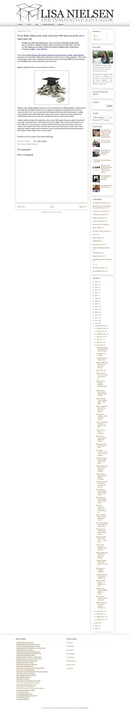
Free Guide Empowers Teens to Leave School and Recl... (101, 452)
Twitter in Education (99, 221)
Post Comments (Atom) (55, 212)
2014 (96, 315)
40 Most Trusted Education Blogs (25, 655)
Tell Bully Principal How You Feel (106, 186)
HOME (20, 24)
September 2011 (101, 334)
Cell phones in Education (100, 203)
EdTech (36, 657)
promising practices (98, 244)
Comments (98, 39)
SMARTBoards (97, 253)
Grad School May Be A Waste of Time (101, 445)
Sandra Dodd (70, 646)
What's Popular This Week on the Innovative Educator (102, 555)
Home (52, 207)
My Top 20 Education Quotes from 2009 (102, 161)
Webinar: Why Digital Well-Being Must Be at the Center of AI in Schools (106, 168)
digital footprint (97, 238)
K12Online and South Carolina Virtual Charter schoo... (101, 492)
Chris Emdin (70, 650)
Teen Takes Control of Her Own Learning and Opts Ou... (101, 484)
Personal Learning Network (100, 231)
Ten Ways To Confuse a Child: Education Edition (101, 416)
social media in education (100, 211)
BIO (37, 24)
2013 (96, 318)
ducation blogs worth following (27, 648)
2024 (96, 287)
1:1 (93, 264)
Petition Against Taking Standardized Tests (100, 583)
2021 (96, 295)
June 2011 (100, 342)
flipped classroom (98, 256)
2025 (96, 284)
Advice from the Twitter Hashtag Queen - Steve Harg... (101, 400)
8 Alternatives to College (101, 354)
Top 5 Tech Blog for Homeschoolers (26, 675)
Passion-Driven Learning (100, 224)
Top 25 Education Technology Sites (26, 685)
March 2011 (100, 614)
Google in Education (99, 218)
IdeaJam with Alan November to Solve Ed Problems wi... (101, 605)
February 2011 (101, 617)
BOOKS (60, 24)
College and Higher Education (29, 144)
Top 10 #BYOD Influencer (23, 677)
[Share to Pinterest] (46, 141)
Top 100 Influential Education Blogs (26, 695)
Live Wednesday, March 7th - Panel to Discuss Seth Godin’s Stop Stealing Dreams (106, 133)
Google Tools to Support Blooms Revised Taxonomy (101, 476)
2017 (96, 307)
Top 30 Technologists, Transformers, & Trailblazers (30, 688)
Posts (96, 36)
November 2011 (101, 328)
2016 (96, 309)
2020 (96, 298)
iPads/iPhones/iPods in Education (102, 259)
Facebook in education (99, 214)
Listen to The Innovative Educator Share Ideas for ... (101, 547)
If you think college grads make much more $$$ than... (102, 349)
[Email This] (38, 141)
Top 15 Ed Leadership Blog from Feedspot (28, 683)
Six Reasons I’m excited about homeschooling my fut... (101, 531)
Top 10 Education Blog (22, 679)
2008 (96, 628)
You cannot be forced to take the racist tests (102, 598)
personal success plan (99, 268)
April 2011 (100, 611)
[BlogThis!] (40, 141)
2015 (96, 312)
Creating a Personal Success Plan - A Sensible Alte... (101, 576)
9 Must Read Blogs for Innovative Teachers (28, 644)
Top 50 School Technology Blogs (25, 690)
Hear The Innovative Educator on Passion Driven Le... (101, 508)
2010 (96, 623)
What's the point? (101, 370)
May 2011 (100, 345)
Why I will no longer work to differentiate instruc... (101, 438)
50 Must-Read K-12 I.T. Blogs (24, 657)
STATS (29, 24)
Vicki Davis (70, 642)
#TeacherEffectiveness (99, 271)
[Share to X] (42, 141)
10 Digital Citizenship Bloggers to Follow (28, 646)
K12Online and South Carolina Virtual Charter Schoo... (101, 499)
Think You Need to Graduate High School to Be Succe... (101, 460)
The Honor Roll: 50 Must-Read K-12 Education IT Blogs (32, 671)
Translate (106, 120)
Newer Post (21, 207)
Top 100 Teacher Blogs (22, 697)
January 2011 (101, 619)
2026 (96, 282)
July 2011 (100, 339)
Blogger (86, 708)
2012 (96, 320)
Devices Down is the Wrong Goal (106, 141)
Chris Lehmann (71, 653)
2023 (96, 290)
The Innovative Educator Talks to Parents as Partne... (102, 590)
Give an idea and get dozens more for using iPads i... (102, 524)
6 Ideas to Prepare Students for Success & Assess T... (102, 562)
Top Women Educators (22, 699)
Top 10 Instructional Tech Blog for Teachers (28, 680)
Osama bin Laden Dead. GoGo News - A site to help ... (101, 539)
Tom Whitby (70, 668)
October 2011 (101, 331)
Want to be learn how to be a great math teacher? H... (102, 375)
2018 (96, 304)
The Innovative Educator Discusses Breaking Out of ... (101, 384)
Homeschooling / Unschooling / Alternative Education (102, 207)
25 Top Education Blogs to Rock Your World (28, 653)
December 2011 (101, 326)
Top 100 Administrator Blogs (24, 694)
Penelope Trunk (71, 665)
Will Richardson (71, 661)
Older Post (82, 207)
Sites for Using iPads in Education (100, 431)
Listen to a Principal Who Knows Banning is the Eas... (102, 424)
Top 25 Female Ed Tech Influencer (25, 686)
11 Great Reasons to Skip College (102, 359)
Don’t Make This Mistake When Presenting (106, 152)
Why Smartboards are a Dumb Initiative (106, 177)
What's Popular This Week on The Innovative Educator (102, 365)
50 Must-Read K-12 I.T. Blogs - (25, 659)
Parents (95, 234)
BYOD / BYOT (97, 228)
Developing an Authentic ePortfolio (100, 570)
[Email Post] (34, 141)
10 (17, 648)
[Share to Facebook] (44, 141)
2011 (96, 323)
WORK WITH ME (48, 24)
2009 (96, 626)
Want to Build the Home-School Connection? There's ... (101, 517)
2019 (96, 301)
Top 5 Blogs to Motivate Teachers (25, 673)
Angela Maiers (71, 657)
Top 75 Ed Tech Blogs (22, 692)
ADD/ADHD (96, 241)
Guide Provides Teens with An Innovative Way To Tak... (101, 393)
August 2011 (100, 337)
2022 (96, 293)
